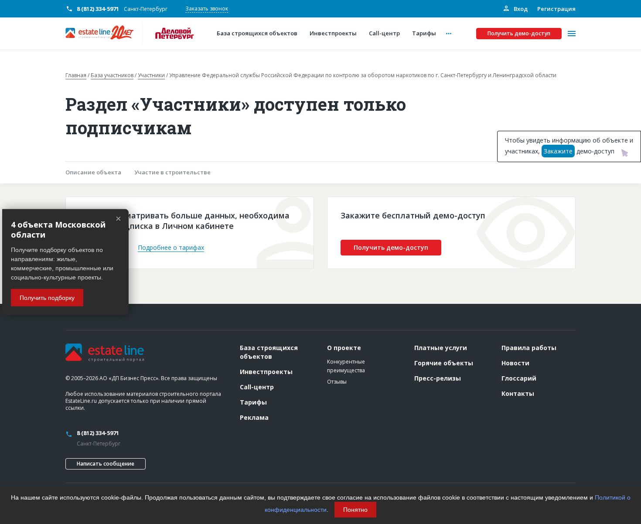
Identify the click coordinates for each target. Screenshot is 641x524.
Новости (515, 363)
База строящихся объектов (269, 352)
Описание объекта (93, 172)
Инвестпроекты (266, 371)
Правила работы (528, 348)
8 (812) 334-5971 (98, 9)
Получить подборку (47, 297)
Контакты (517, 393)
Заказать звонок (206, 8)
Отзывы (337, 381)
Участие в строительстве (172, 172)
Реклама (254, 417)
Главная (75, 75)
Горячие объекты (443, 363)
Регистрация (556, 9)
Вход (520, 9)
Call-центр (257, 387)
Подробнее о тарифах (171, 247)
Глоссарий (518, 378)
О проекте (344, 348)
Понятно (355, 509)
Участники (151, 75)
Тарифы (253, 402)
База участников (112, 75)
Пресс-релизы (437, 378)
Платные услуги (440, 348)
